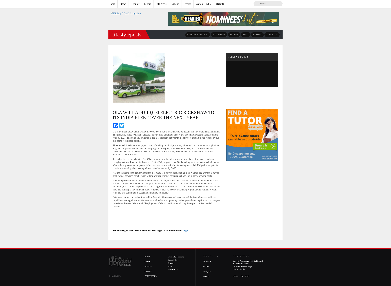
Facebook (207, 261)
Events (187, 3)
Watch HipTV (203, 3)
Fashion (234, 35)
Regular (135, 3)
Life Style (161, 3)
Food (245, 35)
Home (111, 3)
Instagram (207, 271)
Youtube (206, 276)
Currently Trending (197, 35)
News (123, 3)
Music (147, 3)
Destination (219, 35)
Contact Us (150, 276)
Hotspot (257, 35)
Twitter (206, 266)
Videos (175, 3)
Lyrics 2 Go (272, 35)
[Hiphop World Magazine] (125, 13)
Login (185, 230)
